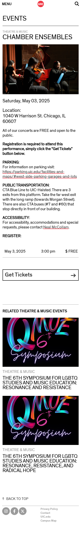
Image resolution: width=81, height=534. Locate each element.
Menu (7, 4)
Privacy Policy (49, 509)
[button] (41, 275)
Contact (45, 513)
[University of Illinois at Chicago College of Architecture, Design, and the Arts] (41, 4)
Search (77, 4)
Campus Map (48, 520)
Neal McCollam (56, 227)
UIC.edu (45, 516)
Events (15, 18)
